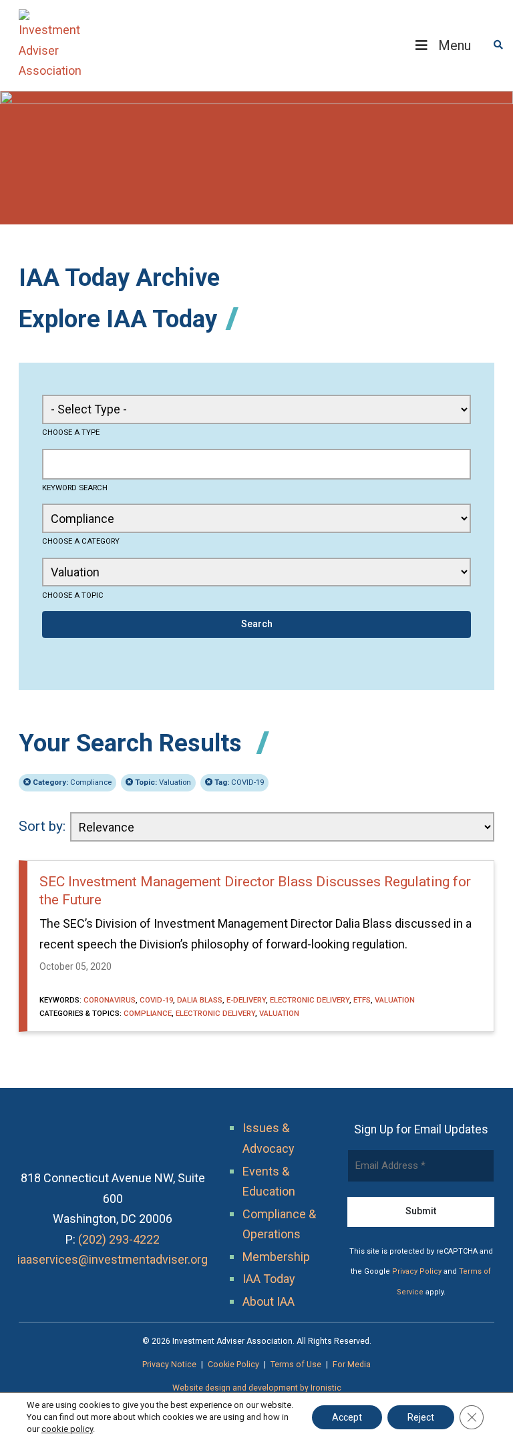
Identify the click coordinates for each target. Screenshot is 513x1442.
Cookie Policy (233, 1364)
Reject (420, 1417)
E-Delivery (246, 1000)
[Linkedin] (99, 1280)
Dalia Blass (199, 1000)
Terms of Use (296, 1364)
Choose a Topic (73, 595)
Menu (454, 45)
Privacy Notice (169, 1364)
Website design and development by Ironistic (256, 1388)
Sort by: (42, 826)
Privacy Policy (417, 1271)
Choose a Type (71, 432)
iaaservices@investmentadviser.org (112, 1259)
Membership (276, 1257)
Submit (420, 1211)
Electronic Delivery (309, 1000)
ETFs (362, 1000)
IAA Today (268, 1279)
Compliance (72, 782)
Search (257, 623)
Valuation (163, 782)
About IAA (268, 1301)
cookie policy (67, 1429)
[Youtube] (127, 1280)
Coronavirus (109, 1000)
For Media (352, 1364)
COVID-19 (239, 782)
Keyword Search (75, 487)
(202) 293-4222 (119, 1239)
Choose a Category (81, 541)
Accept (347, 1417)
